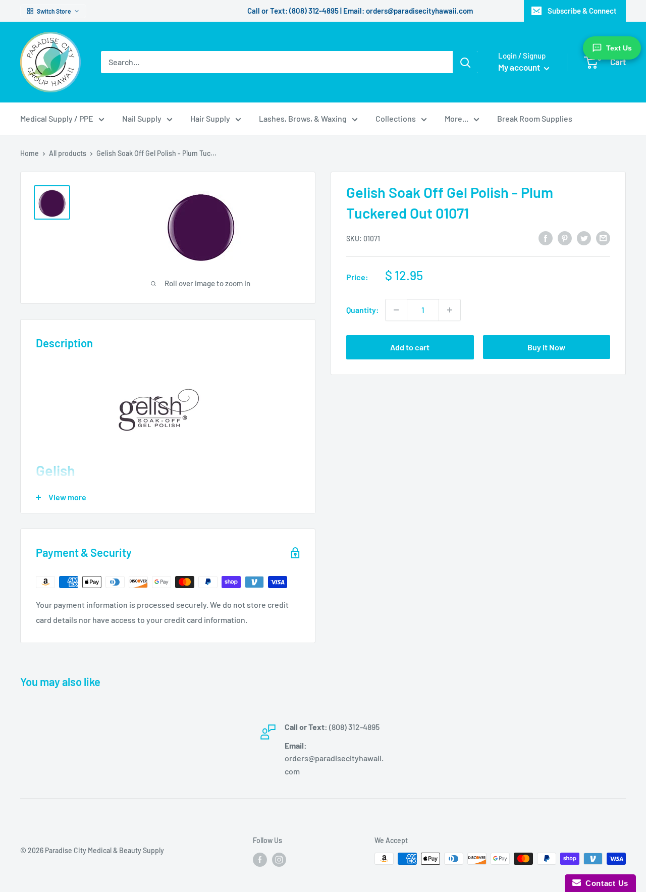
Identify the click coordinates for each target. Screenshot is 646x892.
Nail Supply (142, 118)
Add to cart (409, 347)
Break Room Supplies (534, 118)
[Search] (465, 62)
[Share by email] (603, 237)
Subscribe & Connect (582, 10)
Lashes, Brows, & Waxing (303, 118)
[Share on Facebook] (546, 237)
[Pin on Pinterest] (565, 237)
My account (520, 67)
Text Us (619, 48)
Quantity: (362, 309)
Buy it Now (546, 347)
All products (67, 153)
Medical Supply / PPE (56, 118)
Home (29, 153)
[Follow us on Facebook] (260, 860)
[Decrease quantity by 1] (396, 310)
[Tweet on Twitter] (584, 237)
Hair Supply (210, 118)
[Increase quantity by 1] (449, 310)
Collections (395, 118)
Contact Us (604, 883)
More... (456, 118)
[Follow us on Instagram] (279, 860)
